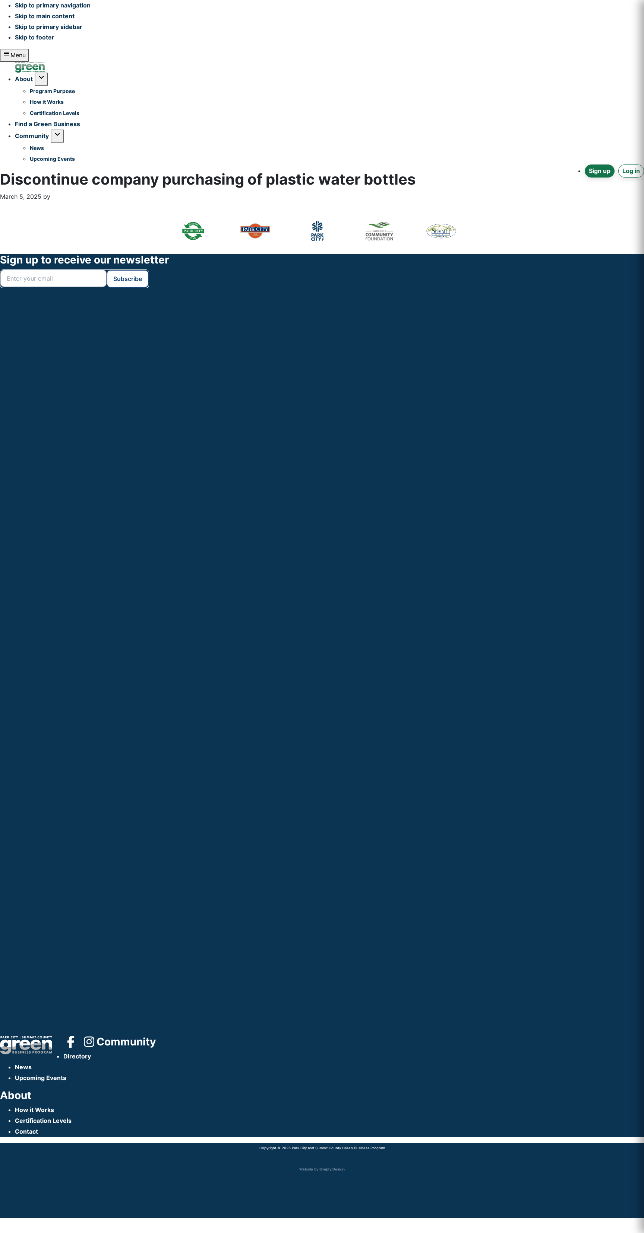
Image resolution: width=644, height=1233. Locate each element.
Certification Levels (43, 1120)
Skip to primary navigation (53, 5)
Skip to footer (34, 37)
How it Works (34, 1110)
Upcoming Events (40, 1078)
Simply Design (332, 1169)
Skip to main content (45, 16)
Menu (18, 55)
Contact (26, 1131)
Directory (77, 1056)
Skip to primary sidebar (48, 27)
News (23, 1067)
